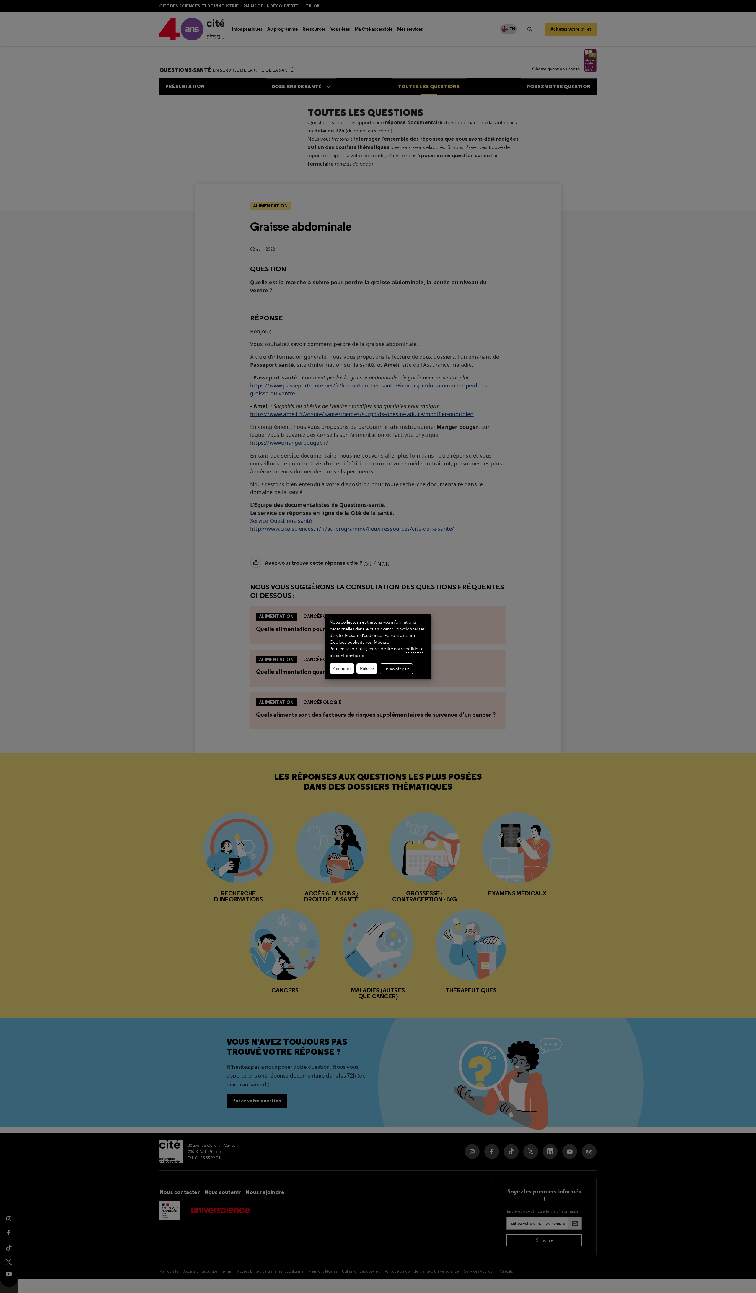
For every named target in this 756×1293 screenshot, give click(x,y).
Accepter (342, 668)
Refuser (367, 668)
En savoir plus (396, 669)
